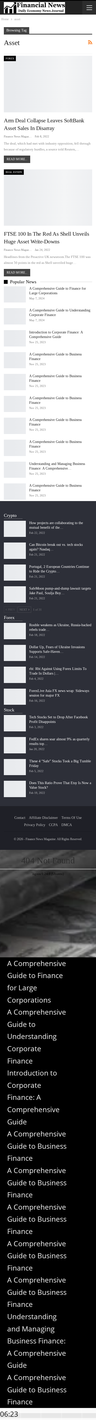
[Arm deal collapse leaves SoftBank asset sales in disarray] (48, 84)
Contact (19, 818)
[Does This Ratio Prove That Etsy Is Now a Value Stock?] (15, 789)
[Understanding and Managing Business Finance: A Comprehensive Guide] (15, 470)
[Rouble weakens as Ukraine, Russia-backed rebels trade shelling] (15, 631)
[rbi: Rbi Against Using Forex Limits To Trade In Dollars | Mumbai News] (15, 675)
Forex (10, 58)
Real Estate (14, 172)
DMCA (66, 825)
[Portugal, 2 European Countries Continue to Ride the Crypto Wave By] (15, 573)
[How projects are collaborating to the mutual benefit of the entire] (15, 529)
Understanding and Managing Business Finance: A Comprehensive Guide (36, 1340)
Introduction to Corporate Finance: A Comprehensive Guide (33, 1097)
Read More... (17, 159)
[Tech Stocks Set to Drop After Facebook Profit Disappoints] (15, 723)
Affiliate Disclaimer (43, 818)
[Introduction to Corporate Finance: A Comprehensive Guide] (15, 338)
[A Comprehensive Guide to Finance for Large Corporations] (15, 294)
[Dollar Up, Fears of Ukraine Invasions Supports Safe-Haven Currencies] (15, 653)
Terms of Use (71, 818)
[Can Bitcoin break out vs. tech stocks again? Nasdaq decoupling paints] (15, 551)
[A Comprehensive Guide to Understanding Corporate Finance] (15, 316)
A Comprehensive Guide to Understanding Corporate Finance (36, 1036)
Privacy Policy (34, 825)
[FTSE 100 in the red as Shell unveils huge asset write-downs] (48, 197)
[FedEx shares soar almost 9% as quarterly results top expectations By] (15, 745)
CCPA (53, 825)
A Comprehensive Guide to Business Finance (37, 1146)
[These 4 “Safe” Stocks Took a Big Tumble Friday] (15, 767)
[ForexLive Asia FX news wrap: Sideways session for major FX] (15, 697)
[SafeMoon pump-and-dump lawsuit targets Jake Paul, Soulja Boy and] (15, 594)
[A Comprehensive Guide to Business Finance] (15, 360)
